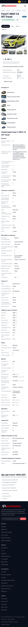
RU (22, 1)
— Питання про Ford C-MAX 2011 (9, 490)
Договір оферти (11, 619)
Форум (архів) (4, 564)
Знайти (23, 518)
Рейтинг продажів (5, 540)
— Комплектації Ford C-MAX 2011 (9, 480)
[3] (19, 52)
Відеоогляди (4, 561)
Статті (2, 550)
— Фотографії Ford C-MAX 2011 (9, 482)
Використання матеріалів (7, 621)
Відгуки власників (5, 537)
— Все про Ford (5, 493)
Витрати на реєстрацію (7, 585)
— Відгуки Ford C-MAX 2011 (8, 484)
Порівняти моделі (5, 588)
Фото (18, 26)
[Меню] (25, 6)
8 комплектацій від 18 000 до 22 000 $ (13, 66)
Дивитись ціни (8, 81)
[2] (12, 52)
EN (25, 1)
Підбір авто (4, 529)
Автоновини (4, 547)
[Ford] (24, 16)
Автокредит (4, 583)
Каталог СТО (4, 601)
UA (19, 1)
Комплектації (5, 26)
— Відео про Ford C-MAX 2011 (8, 488)
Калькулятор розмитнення (8, 580)
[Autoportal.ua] (9, 6)
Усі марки (3, 526)
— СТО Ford (4, 498)
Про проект (4, 609)
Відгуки (4, 29)
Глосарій (3, 577)
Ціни (13, 26)
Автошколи (4, 604)
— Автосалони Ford (6, 496)
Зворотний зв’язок (5, 624)
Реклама (16, 621)
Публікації (3, 553)
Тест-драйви (4, 559)
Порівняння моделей (6, 532)
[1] (4, 52)
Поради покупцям (5, 556)
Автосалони (4, 598)
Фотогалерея (4, 535)
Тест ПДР (3, 571)
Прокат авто (4, 607)
